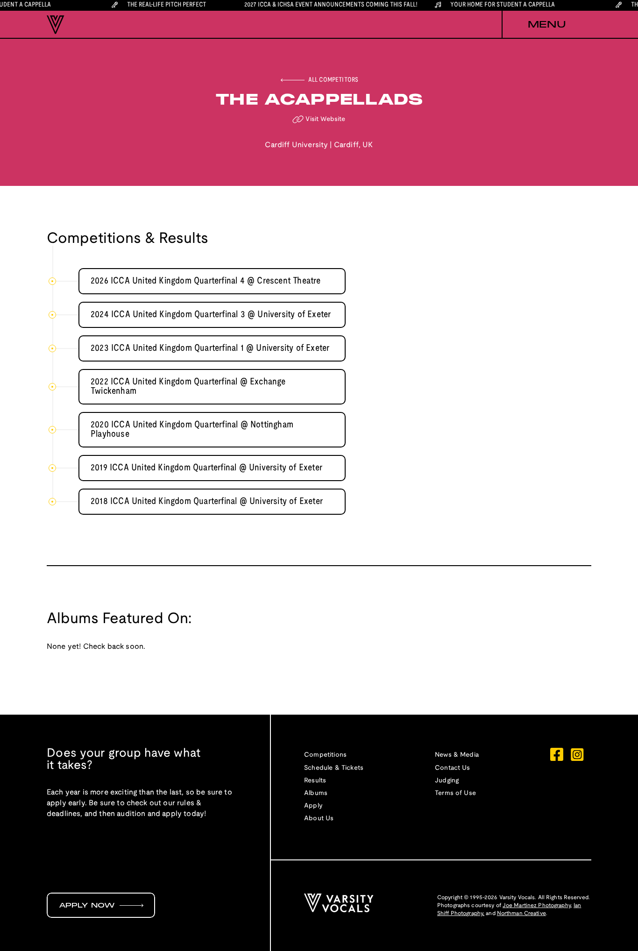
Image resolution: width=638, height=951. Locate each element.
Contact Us (452, 768)
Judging (447, 781)
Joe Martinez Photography (537, 905)
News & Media (457, 755)
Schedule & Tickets (333, 768)
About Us (318, 819)
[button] (546, 25)
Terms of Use (455, 793)
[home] (55, 25)
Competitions (325, 755)
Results (315, 781)
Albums (315, 793)
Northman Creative (521, 913)
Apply (313, 806)
